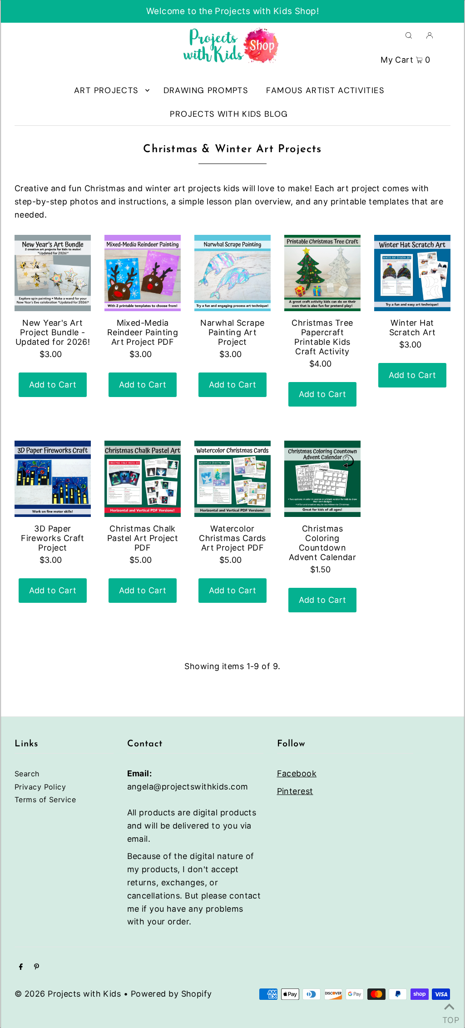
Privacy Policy (40, 786)
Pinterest (295, 791)
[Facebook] (21, 967)
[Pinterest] (36, 967)
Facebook (297, 773)
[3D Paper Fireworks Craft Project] (53, 479)
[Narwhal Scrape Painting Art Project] (232, 273)
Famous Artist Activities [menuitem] (325, 90)
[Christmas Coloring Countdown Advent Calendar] (322, 479)
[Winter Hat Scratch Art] (412, 273)
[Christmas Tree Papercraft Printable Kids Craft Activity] (322, 273)
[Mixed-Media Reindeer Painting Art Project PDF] (142, 273)
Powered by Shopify (171, 993)
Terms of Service (45, 799)
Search (27, 773)
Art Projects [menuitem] (106, 90)
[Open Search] (409, 35)
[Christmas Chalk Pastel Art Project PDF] (142, 479)
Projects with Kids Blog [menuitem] (229, 114)
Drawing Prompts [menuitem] (205, 90)
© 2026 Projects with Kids (68, 993)
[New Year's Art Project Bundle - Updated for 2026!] (53, 273)
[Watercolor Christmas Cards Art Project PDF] (232, 479)
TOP (449, 1017)
